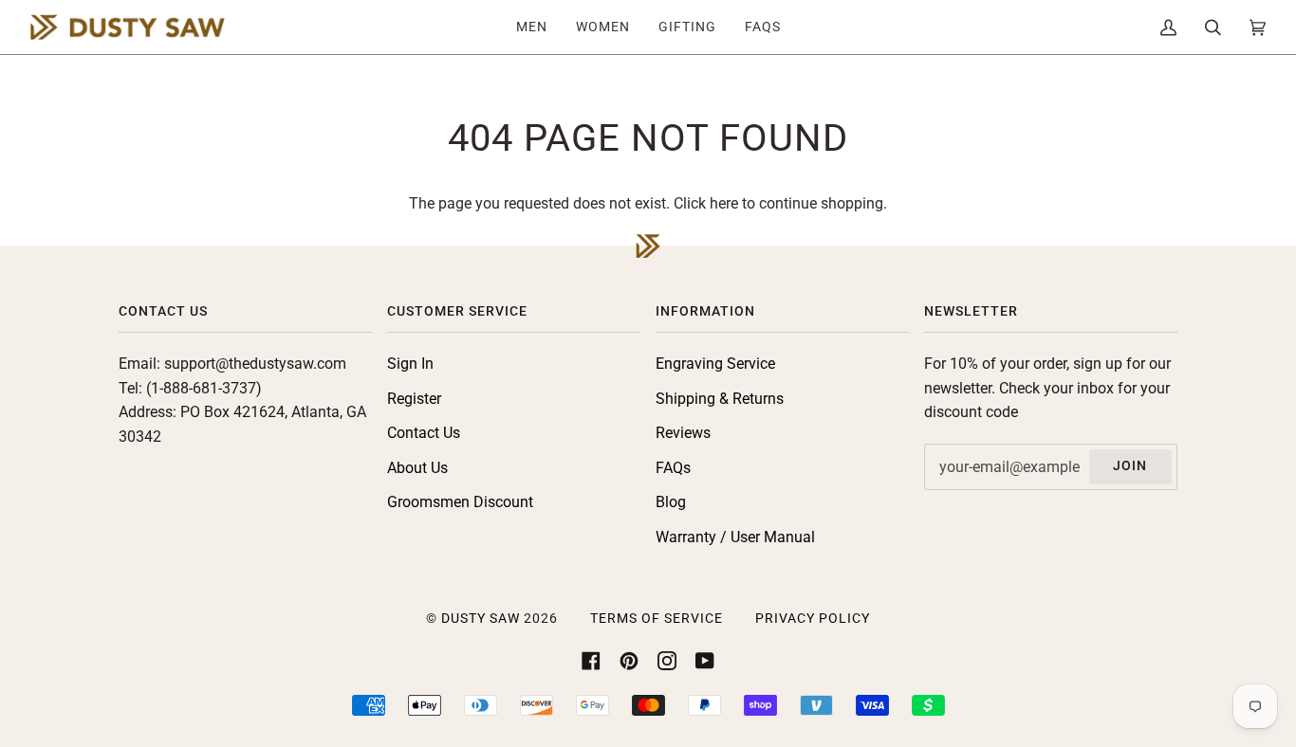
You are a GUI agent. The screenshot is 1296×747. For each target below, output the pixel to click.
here (724, 203)
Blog (671, 502)
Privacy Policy (812, 618)
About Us (417, 468)
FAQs (673, 468)
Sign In (410, 364)
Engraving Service (715, 364)
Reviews (683, 433)
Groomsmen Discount (460, 502)
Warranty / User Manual (735, 537)
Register (414, 399)
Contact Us (423, 433)
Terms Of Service (656, 618)
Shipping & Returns (720, 399)
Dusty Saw (480, 618)
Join (1130, 466)
